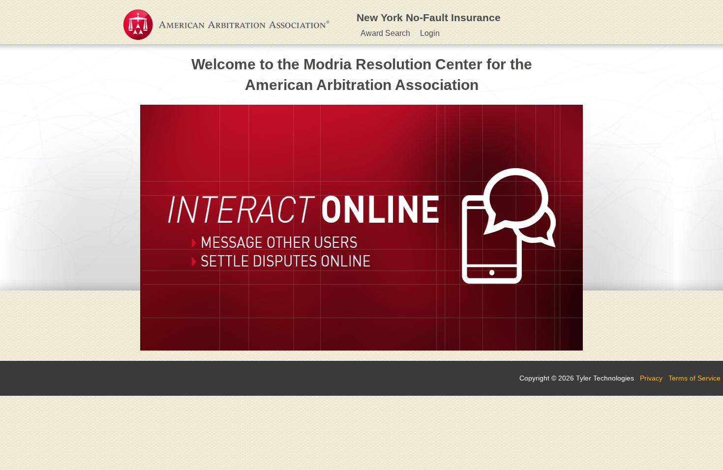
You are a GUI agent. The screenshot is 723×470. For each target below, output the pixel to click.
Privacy (651, 378)
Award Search (385, 33)
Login (430, 33)
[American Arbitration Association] (221, 20)
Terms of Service (694, 378)
